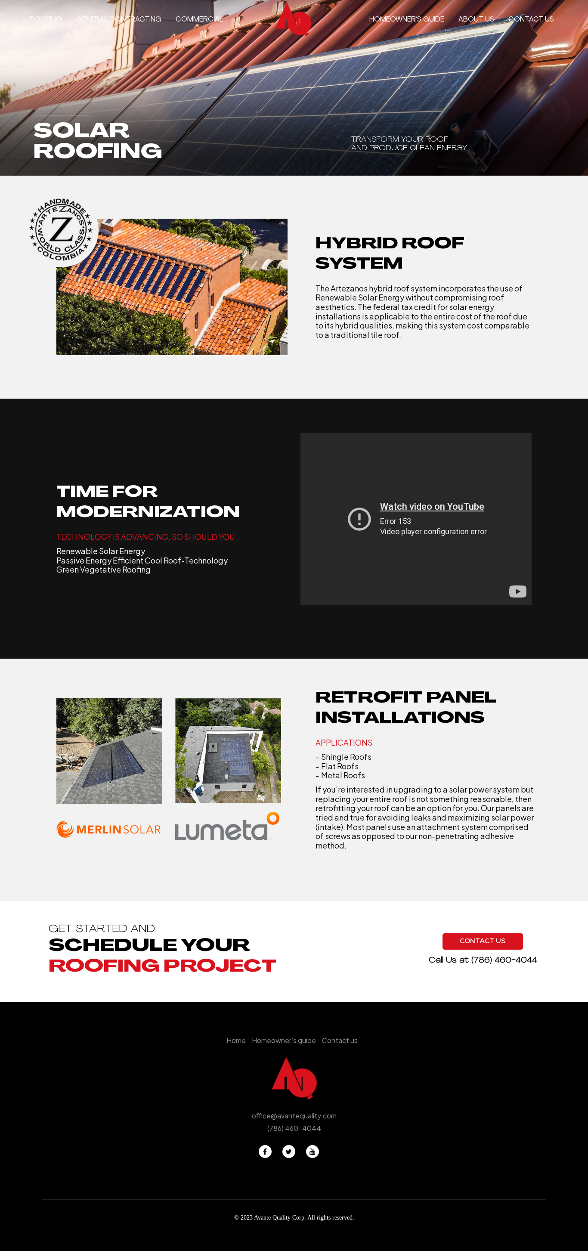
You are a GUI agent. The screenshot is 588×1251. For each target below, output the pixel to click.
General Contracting (118, 19)
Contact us (531, 19)
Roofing (46, 19)
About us (476, 19)
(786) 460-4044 (504, 961)
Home (236, 1040)
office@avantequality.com (294, 1115)
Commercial (199, 19)
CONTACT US (483, 941)
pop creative (311, 1227)
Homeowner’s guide (406, 19)
